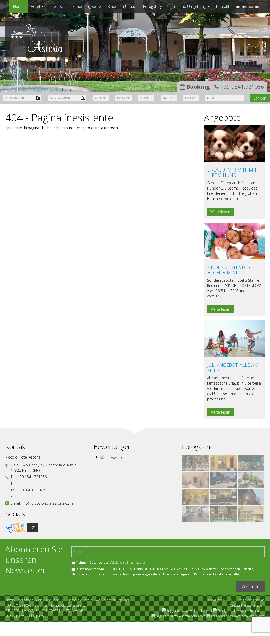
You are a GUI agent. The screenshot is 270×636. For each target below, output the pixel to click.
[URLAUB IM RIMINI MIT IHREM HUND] (234, 143)
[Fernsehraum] (223, 463)
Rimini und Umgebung (187, 6)
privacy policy (14, 616)
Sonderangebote (86, 6)
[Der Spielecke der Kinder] (251, 463)
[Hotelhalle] (195, 497)
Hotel (36, 6)
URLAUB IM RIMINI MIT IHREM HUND (232, 172)
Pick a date (38, 98)
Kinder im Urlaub (122, 6)
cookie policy (35, 616)
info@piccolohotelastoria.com (47, 503)
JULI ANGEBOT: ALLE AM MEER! (232, 367)
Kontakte (224, 6)
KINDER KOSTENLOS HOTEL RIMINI (228, 270)
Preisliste (57, 6)
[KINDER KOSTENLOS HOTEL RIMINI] (234, 240)
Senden (259, 98)
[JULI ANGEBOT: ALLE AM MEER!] (234, 337)
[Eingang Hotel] (223, 514)
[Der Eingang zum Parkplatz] (251, 480)
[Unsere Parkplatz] (223, 480)
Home (18, 6)
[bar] (223, 497)
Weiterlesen (220, 211)
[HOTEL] (195, 463)
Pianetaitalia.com (253, 605)
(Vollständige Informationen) (128, 562)
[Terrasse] (195, 514)
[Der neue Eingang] (195, 480)
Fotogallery (152, 6)
